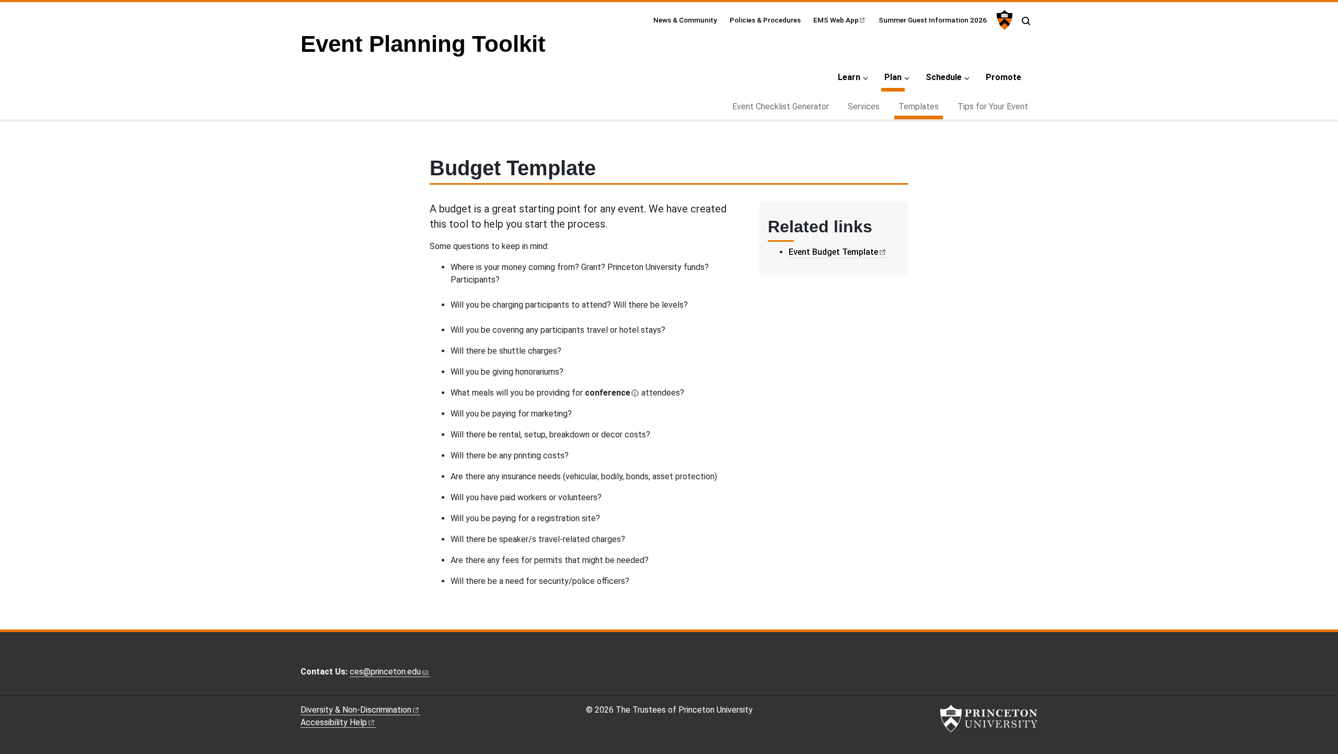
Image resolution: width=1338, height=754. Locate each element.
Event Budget (833, 252)
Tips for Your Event (993, 106)
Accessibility (334, 722)
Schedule (944, 77)
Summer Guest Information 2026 (933, 20)
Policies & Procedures (765, 20)
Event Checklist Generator (780, 106)
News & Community (685, 20)
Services (864, 106)
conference (607, 393)
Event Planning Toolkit (423, 44)
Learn (849, 77)
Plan (894, 77)
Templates (920, 106)
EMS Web (836, 20)
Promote (1003, 77)
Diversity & (356, 710)
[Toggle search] (1026, 21)
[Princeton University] (1003, 20)
